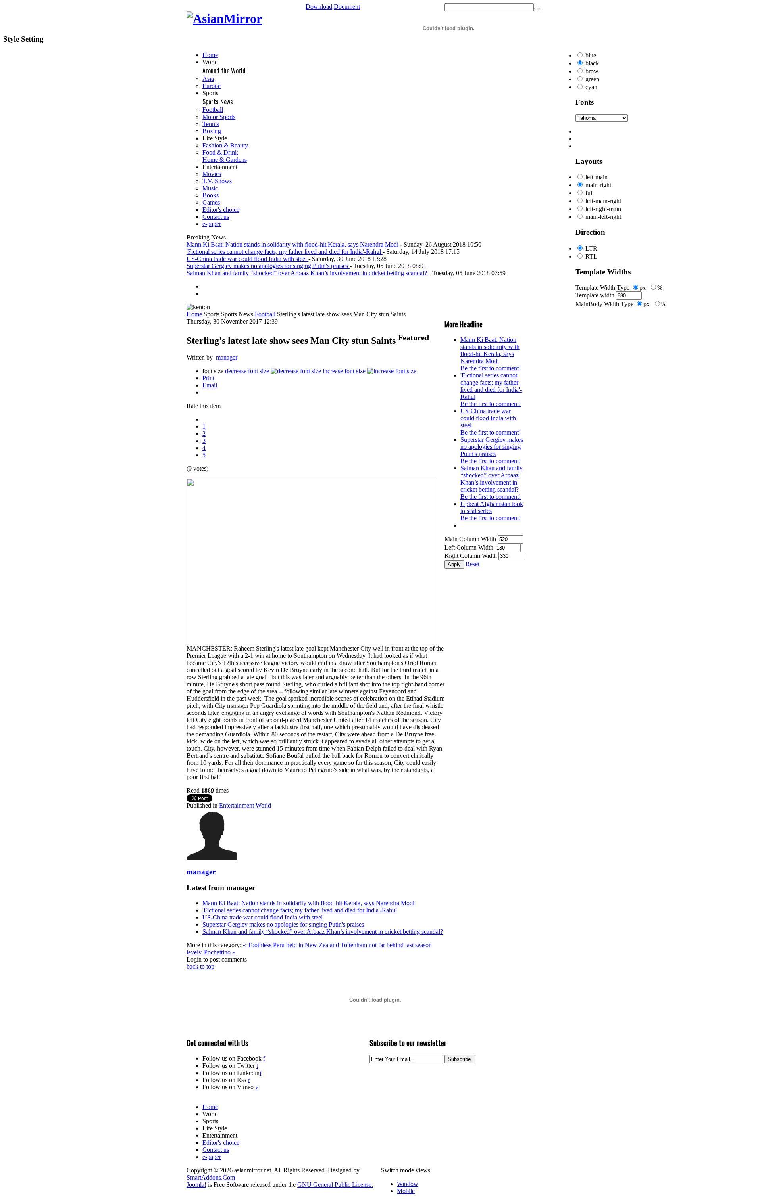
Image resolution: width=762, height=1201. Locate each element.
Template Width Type (602, 287)
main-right (598, 185)
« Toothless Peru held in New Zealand (292, 945)
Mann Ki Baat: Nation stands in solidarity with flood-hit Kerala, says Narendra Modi (308, 903)
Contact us (215, 1149)
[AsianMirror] (224, 18)
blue (590, 55)
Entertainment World (245, 805)
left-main (596, 177)
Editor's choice (220, 1142)
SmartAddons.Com (211, 1177)
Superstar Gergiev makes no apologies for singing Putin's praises (283, 924)
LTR (591, 248)
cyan (591, 87)
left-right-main (603, 208)
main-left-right (603, 216)
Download (319, 6)
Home (194, 314)
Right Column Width (470, 555)
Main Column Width (470, 539)
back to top (200, 966)
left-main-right (603, 200)
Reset (472, 564)
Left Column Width (468, 547)
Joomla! (196, 1184)
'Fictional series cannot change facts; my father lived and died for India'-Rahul (299, 910)
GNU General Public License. (335, 1184)
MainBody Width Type (604, 304)
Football (265, 314)
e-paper (211, 1156)
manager (226, 357)
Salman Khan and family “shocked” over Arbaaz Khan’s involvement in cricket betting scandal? (322, 931)
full (589, 193)
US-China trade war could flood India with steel (262, 917)
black (592, 63)
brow (591, 71)
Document (347, 6)
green (592, 79)
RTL (591, 256)
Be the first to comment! (490, 368)
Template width (594, 295)
